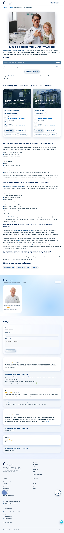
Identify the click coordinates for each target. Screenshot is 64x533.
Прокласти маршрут (11, 134)
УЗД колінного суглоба (9, 267)
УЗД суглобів (35, 267)
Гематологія (5, 483)
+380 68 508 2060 (21, 125)
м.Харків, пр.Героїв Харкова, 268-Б (46, 118)
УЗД (19, 240)
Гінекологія (5, 485)
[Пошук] (57, 3)
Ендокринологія (6, 488)
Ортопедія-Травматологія (8, 495)
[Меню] (60, 2)
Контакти (35, 485)
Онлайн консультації (37, 474)
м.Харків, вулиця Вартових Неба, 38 (16, 118)
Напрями (10, 7)
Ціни (34, 481)
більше (47, 421)
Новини (34, 488)
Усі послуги (35, 464)
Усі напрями (5, 480)
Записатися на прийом (32, 71)
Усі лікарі (58, 282)
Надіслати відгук (10, 350)
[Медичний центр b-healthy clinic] (8, 3)
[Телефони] (54, 3)
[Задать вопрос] (61, 522)
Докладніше (23, 134)
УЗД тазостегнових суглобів (23, 267)
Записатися (9, 130)
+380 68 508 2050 (51, 125)
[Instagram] (59, 529)
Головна (5, 7)
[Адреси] (51, 3)
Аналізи (34, 466)
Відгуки (34, 483)
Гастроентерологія (7, 481)
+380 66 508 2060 (12, 125)
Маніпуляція (35, 469)
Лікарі (34, 480)
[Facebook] (56, 529)
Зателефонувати (20, 130)
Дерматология (6, 486)
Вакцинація (35, 467)
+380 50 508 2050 (42, 125)
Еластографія (36, 472)
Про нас (34, 486)
